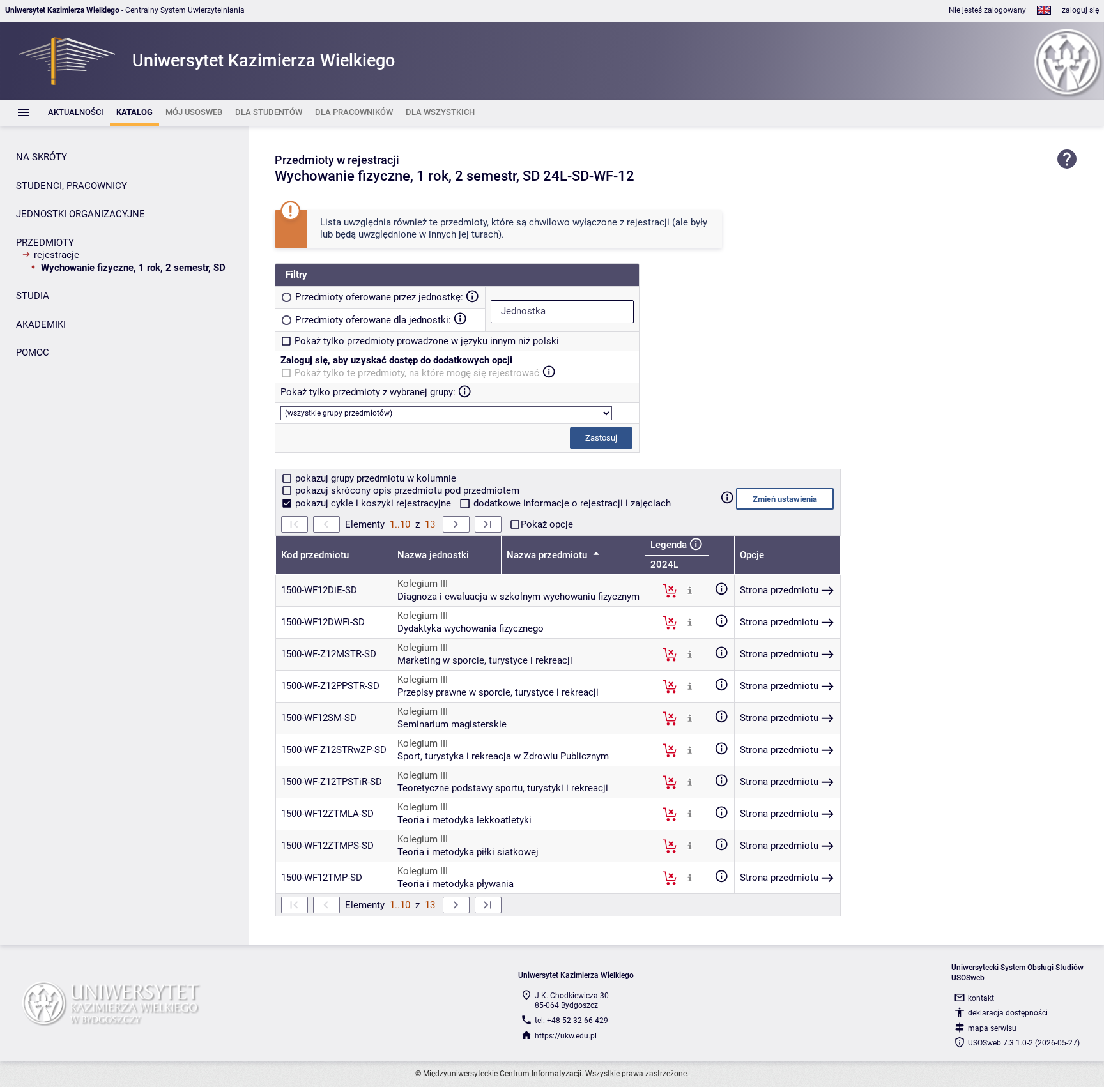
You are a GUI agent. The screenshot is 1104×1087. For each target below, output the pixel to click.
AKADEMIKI (41, 324)
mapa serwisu (992, 1028)
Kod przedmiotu (315, 555)
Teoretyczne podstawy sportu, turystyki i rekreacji (502, 788)
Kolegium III (422, 583)
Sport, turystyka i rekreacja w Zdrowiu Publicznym (503, 756)
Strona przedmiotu (779, 590)
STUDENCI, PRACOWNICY (71, 186)
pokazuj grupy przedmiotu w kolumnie (374, 478)
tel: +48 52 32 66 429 (571, 1020)
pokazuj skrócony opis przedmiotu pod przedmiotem (406, 490)
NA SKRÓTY (41, 157)
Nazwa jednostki (433, 555)
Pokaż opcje (547, 524)
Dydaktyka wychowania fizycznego (470, 628)
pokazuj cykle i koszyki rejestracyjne (373, 503)
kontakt (981, 998)
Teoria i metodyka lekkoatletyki (464, 820)
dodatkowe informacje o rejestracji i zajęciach (571, 503)
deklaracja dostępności (1008, 1012)
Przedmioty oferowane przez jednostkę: (379, 297)
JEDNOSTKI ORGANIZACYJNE (80, 214)
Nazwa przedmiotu (548, 555)
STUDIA (32, 295)
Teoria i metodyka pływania (455, 884)
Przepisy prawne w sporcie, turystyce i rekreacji (498, 692)
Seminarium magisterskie (452, 724)
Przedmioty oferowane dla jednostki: (373, 320)
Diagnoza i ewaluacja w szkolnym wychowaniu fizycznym (518, 596)
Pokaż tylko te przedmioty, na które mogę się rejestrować (417, 373)
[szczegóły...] (690, 590)
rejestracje (56, 255)
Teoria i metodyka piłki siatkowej (468, 852)
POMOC (32, 352)
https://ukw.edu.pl (566, 1035)
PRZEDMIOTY (45, 242)
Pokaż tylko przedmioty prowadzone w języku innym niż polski (427, 341)
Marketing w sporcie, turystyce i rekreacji (484, 660)
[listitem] (76, 113)
